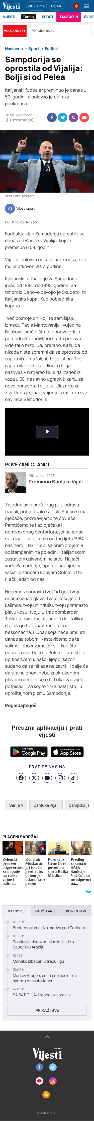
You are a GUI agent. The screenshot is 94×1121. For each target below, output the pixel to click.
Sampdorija (79, 805)
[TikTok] (73, 778)
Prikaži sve (47, 1010)
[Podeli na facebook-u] (52, 117)
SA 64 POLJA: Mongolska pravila (42, 995)
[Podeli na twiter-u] (62, 117)
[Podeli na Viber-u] (73, 117)
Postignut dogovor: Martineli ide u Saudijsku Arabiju (43, 944)
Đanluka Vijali (46, 805)
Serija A (16, 805)
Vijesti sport (25, 209)
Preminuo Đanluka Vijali (56, 482)
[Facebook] (21, 778)
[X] (34, 778)
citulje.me (36, 6)
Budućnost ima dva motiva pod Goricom (49, 927)
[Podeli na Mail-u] (84, 117)
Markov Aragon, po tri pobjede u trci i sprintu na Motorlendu (45, 978)
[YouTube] (47, 778)
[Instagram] (60, 778)
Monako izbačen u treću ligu (38, 961)
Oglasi (56, 6)
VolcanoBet (14, 31)
